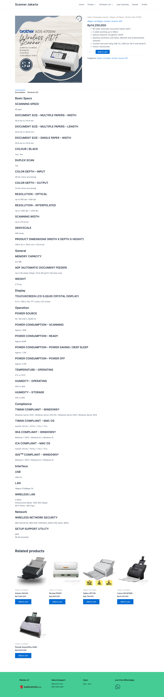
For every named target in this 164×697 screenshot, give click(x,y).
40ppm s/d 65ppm (117, 17)
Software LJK (105, 4)
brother (107, 21)
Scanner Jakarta (26, 4)
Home (81, 4)
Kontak (135, 4)
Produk (91, 4)
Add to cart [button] (23, 602)
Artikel (144, 4)
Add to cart (102, 52)
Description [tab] (20, 92)
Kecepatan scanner (100, 17)
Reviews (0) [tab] (33, 92)
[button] (95, 4)
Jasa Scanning (122, 4)
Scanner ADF (116, 21)
